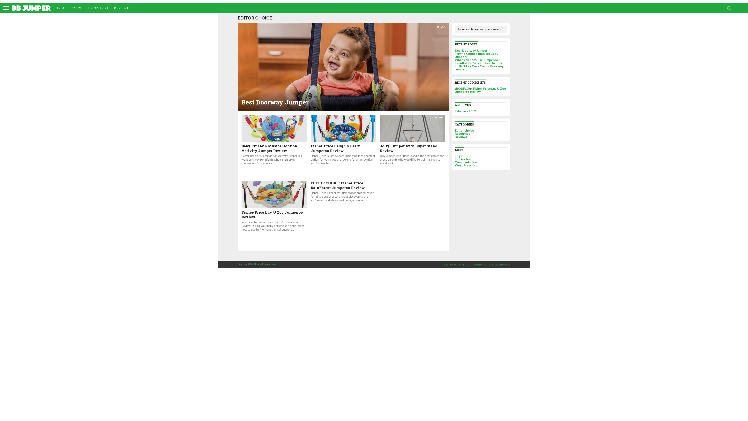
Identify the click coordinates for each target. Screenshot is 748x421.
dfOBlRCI (462, 88)
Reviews (77, 8)
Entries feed (464, 159)
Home (61, 8)
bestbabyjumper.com (266, 264)
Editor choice (98, 8)
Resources (122, 8)
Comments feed (466, 162)
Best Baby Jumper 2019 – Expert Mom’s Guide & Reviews (477, 264)
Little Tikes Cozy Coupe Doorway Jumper (479, 67)
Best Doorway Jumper (471, 50)
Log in (459, 156)
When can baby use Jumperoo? (477, 60)
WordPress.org (466, 165)
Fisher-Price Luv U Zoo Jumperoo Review (480, 90)
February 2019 (465, 111)
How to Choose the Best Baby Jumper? (476, 55)
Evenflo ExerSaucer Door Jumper (479, 63)
